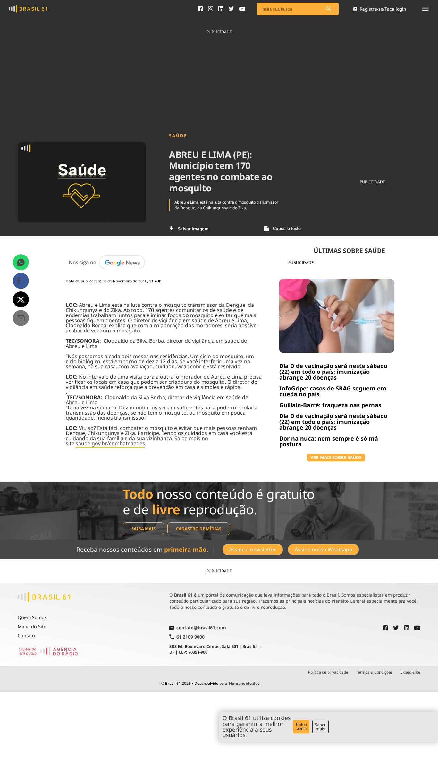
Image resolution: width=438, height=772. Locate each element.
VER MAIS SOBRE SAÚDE (336, 457)
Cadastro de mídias (198, 529)
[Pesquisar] (329, 9)
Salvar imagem (193, 228)
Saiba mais (143, 529)
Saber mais (320, 727)
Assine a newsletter (252, 549)
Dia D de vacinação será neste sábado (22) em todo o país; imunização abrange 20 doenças (333, 371)
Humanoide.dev (244, 683)
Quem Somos (32, 617)
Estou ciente (301, 726)
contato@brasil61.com (201, 628)
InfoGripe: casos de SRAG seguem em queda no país (332, 391)
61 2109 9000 (190, 636)
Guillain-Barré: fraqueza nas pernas (330, 405)
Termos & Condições (374, 672)
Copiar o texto (287, 228)
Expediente (410, 672)
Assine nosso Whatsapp (323, 549)
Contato (26, 636)
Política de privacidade (328, 672)
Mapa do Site (32, 627)
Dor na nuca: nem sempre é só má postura (328, 441)
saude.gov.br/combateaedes (110, 443)
